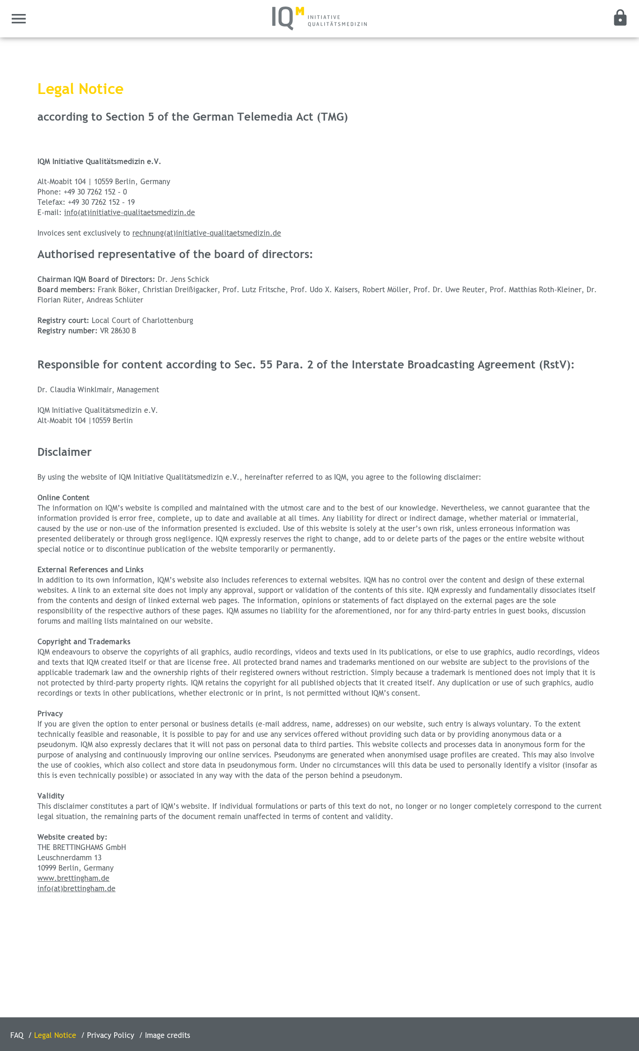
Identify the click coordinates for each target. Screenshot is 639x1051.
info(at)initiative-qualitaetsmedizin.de (129, 212)
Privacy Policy (112, 1035)
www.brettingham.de (73, 878)
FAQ (18, 1035)
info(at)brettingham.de (76, 889)
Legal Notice (56, 1035)
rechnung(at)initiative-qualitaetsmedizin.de (206, 233)
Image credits (167, 1035)
